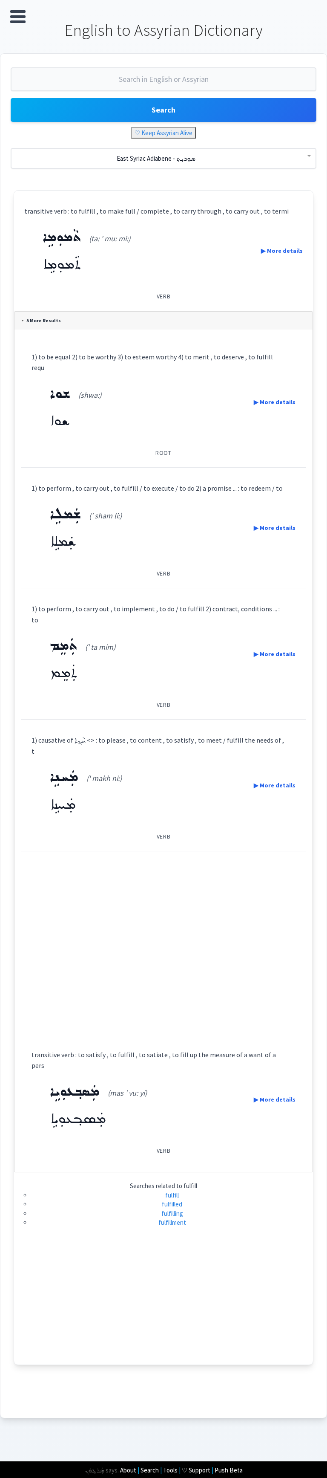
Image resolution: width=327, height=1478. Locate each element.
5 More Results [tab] (43, 321)
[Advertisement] (163, 942)
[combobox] (163, 82)
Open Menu (18, 16)
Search (163, 110)
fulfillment (172, 1222)
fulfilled (172, 1204)
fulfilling (172, 1213)
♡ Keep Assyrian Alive (163, 133)
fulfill (172, 1195)
